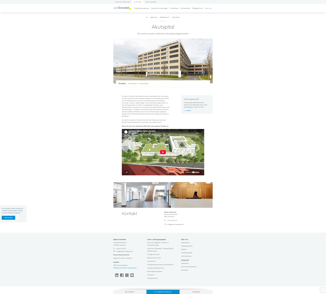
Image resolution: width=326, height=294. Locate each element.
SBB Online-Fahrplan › (120, 265)
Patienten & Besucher (122, 2)
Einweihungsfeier (144, 84)
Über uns (208, 8)
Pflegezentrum (197, 8)
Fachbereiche (185, 8)
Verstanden (8, 218)
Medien (188, 110)
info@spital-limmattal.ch (175, 224)
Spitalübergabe (132, 84)
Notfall (196, 291)
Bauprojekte (165, 17)
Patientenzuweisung (141, 8)
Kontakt (131, 292)
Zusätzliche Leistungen (159, 8)
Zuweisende (138, 2)
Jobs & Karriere (150, 2)
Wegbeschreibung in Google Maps (125, 268)
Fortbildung (174, 8)
